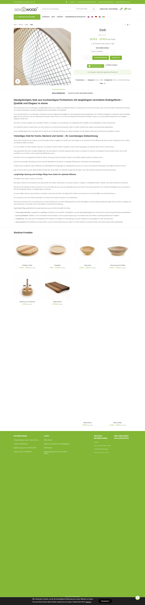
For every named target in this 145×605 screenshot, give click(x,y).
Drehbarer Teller (27, 265)
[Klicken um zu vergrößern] (17, 81)
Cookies (96, 442)
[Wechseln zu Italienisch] (103, 17)
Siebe (26, 24)
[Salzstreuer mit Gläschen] (27, 286)
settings (88, 602)
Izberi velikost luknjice (102, 48)
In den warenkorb (100, 57)
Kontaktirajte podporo (97, 66)
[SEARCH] (94, 9)
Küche (21, 24)
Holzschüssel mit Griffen (117, 265)
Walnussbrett (57, 301)
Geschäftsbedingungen (101, 449)
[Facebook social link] (66, 1)
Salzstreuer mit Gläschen (27, 301)
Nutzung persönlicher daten (102, 445)
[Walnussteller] (117, 347)
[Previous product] (125, 25)
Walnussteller (118, 422)
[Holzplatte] (57, 249)
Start (15, 24)
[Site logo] (26, 9)
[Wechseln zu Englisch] (92, 17)
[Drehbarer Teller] (27, 249)
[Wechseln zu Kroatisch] (100, 17)
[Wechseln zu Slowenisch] (88, 17)
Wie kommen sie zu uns (101, 452)
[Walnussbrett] (57, 286)
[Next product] (130, 25)
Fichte (115, 80)
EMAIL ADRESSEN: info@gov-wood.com (24, 2)
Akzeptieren (105, 601)
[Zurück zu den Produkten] (128, 25)
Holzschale (87, 265)
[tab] (58, 92)
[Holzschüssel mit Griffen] (117, 249)
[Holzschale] (87, 249)
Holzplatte (57, 265)
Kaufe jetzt (116, 57)
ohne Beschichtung (124, 80)
